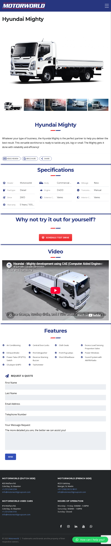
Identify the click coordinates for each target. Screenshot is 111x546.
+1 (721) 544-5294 (9, 489)
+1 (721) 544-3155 (9, 511)
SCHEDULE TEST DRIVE (57, 237)
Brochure (31, 158)
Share (46, 158)
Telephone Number (16, 414)
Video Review (12, 158)
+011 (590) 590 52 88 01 (67, 489)
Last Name (11, 393)
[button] (90, 540)
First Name (11, 382)
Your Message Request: (17, 425)
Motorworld (14, 538)
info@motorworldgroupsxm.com (16, 492)
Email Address (12, 403)
